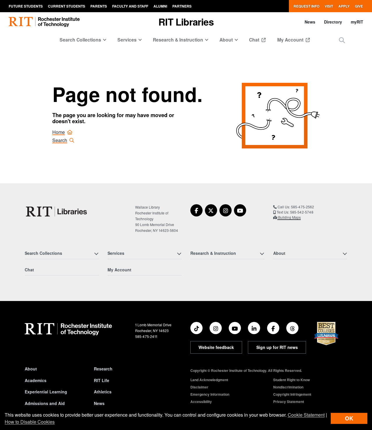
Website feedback (216, 347)
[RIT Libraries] (57, 211)
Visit (329, 6)
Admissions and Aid (45, 403)
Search (59, 140)
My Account (291, 39)
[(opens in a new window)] (196, 210)
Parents (98, 6)
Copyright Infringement (292, 394)
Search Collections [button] (80, 39)
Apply (344, 6)
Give (359, 6)
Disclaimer (199, 387)
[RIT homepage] (44, 22)
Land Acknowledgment (209, 379)
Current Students (66, 6)
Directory (333, 22)
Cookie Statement (306, 414)
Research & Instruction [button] (178, 39)
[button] (342, 40)
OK (349, 418)
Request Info (306, 6)
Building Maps (289, 217)
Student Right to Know (291, 379)
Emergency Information (209, 394)
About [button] (226, 39)
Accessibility (201, 401)
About (31, 369)
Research (103, 369)
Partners (182, 6)
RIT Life (101, 380)
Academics (35, 380)
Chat (254, 39)
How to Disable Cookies (30, 421)
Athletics (103, 392)
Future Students (26, 6)
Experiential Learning (46, 392)
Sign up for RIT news (277, 347)
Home (58, 132)
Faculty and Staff (130, 6)
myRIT (357, 22)
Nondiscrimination (288, 387)
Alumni (160, 6)
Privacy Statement (288, 401)
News (310, 22)
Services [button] (127, 39)
